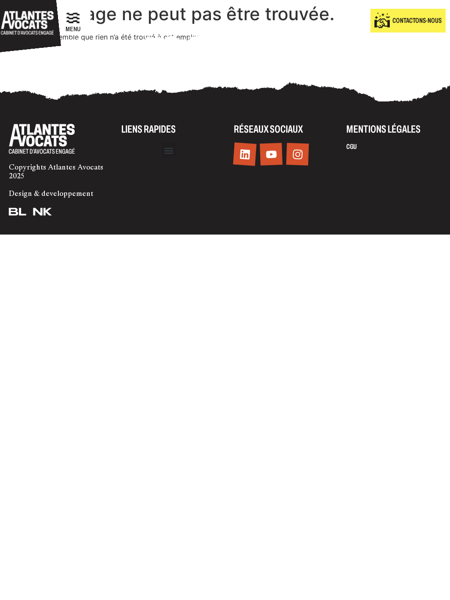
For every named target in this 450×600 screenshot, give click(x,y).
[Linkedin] (244, 154)
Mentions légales (383, 129)
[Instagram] (297, 154)
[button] (169, 150)
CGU (351, 146)
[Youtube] (271, 154)
